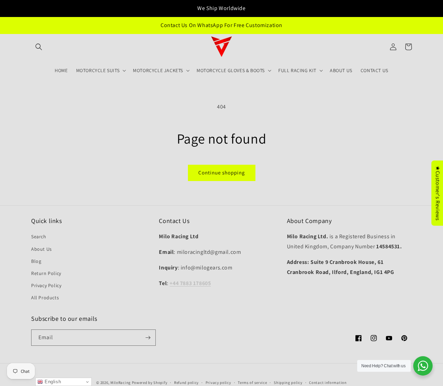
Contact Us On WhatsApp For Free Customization (221, 25)
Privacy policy (218, 382)
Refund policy (186, 382)
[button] (38, 46)
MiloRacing (120, 382)
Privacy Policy (46, 285)
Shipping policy (288, 382)
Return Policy (46, 273)
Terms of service (252, 382)
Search (38, 236)
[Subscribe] (147, 337)
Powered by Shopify (150, 382)
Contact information (327, 382)
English (52, 381)
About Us (41, 249)
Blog (36, 261)
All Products (45, 297)
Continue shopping (221, 172)
